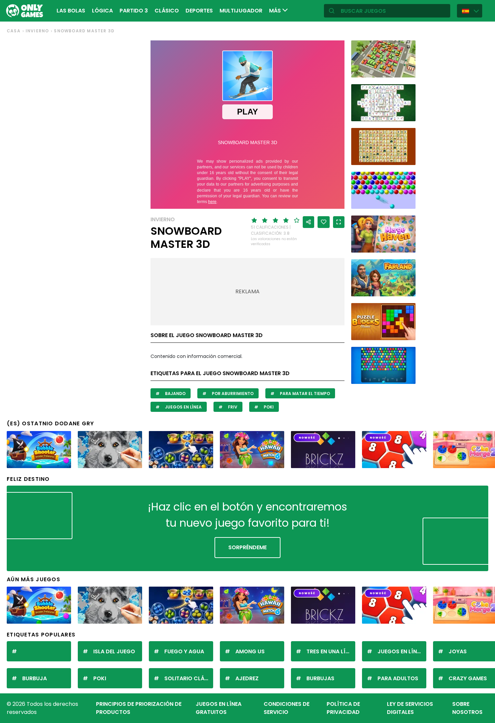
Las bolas (71, 10)
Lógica (102, 10)
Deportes (199, 10)
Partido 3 (134, 10)
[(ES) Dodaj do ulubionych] (324, 222)
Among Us (250, 651)
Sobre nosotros (467, 708)
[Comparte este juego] (308, 222)
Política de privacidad (343, 708)
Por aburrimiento (232, 393)
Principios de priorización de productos (139, 708)
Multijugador (241, 10)
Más (275, 10)
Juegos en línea (183, 407)
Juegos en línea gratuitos (218, 708)
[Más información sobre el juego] (406, 70)
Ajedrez (247, 678)
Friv (232, 407)
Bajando (175, 393)
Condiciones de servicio (286, 708)
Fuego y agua (184, 651)
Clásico (167, 10)
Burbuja (34, 678)
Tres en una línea (330, 651)
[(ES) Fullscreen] (338, 222)
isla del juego (114, 651)
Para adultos (397, 678)
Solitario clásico (188, 678)
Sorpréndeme (247, 547)
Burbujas (320, 678)
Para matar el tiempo (304, 393)
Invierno (37, 31)
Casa (14, 31)
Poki (268, 407)
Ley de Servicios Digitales (410, 708)
